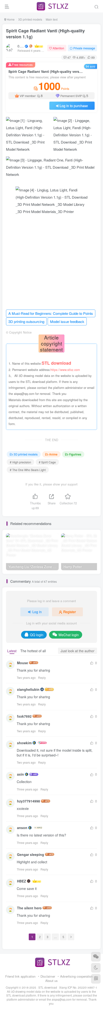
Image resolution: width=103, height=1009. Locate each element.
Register (69, 611)
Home (10, 19)
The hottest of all (33, 650)
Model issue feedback (67, 321)
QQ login (36, 634)
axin (20, 774)
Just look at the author (77, 650)
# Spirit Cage (47, 462)
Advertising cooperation (76, 976)
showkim (24, 742)
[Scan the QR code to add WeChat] (96, 957)
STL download (48, 987)
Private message (84, 48)
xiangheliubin (28, 689)
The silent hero (29, 907)
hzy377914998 (28, 801)
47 (69, 57)
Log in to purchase (74, 105)
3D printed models (30, 19)
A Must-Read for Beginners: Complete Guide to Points (50, 313)
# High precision (20, 462)
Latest (12, 650)
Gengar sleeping (30, 854)
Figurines (75, 454)
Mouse (22, 662)
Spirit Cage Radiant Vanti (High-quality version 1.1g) (45, 34)
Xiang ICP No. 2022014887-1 (78, 987)
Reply (42, 677)
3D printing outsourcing (26, 321)
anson (22, 827)
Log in (37, 611)
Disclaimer (47, 976)
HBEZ (21, 881)
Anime (53, 454)
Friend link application (20, 976)
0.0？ (20, 46)
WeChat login (68, 634)
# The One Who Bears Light (28, 470)
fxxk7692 (24, 716)
